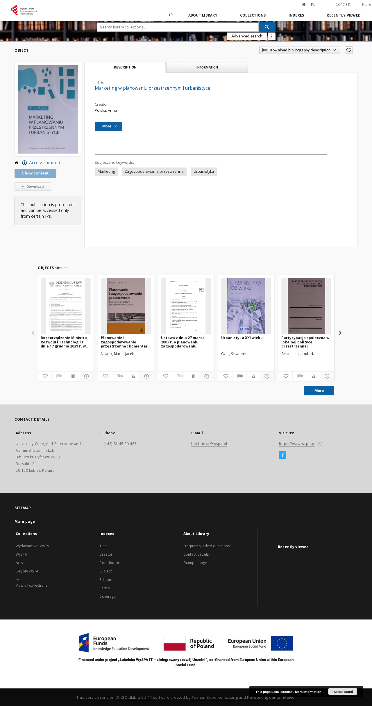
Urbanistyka (204, 171)
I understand (342, 691)
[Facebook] (282, 455)
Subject (105, 571)
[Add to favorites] (349, 50)
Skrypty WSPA (27, 571)
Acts (19, 562)
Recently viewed (344, 15)
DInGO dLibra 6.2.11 (134, 697)
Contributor (109, 562)
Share (366, 4)
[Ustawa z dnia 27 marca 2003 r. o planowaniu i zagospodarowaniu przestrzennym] (186, 306)
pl (313, 4)
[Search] (267, 27)
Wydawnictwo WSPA (32, 545)
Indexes (296, 15)
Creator (105, 554)
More (319, 390)
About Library (202, 15)
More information (308, 691)
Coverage (107, 596)
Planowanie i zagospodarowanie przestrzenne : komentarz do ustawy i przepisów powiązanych (125, 341)
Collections (253, 15)
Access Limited (44, 163)
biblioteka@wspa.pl (209, 443)
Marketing (106, 171)
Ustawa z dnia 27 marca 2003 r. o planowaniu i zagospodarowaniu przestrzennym (183, 341)
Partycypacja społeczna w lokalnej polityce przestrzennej (305, 341)
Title (103, 545)
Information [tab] (207, 67)
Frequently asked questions (206, 545)
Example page (195, 562)
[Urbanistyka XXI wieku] (246, 306)
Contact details (196, 554)
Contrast (343, 4)
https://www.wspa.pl (297, 443)
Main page (25, 521)
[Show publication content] (73, 376)
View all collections (31, 585)
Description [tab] (125, 67)
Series (104, 588)
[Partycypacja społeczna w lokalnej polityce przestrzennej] (306, 306)
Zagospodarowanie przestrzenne (154, 171)
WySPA (21, 554)
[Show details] (86, 376)
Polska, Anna (106, 110)
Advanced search (246, 36)
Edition (105, 579)
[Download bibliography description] (58, 376)
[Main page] (170, 15)
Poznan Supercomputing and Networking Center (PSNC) (244, 697)
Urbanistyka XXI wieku (242, 337)
